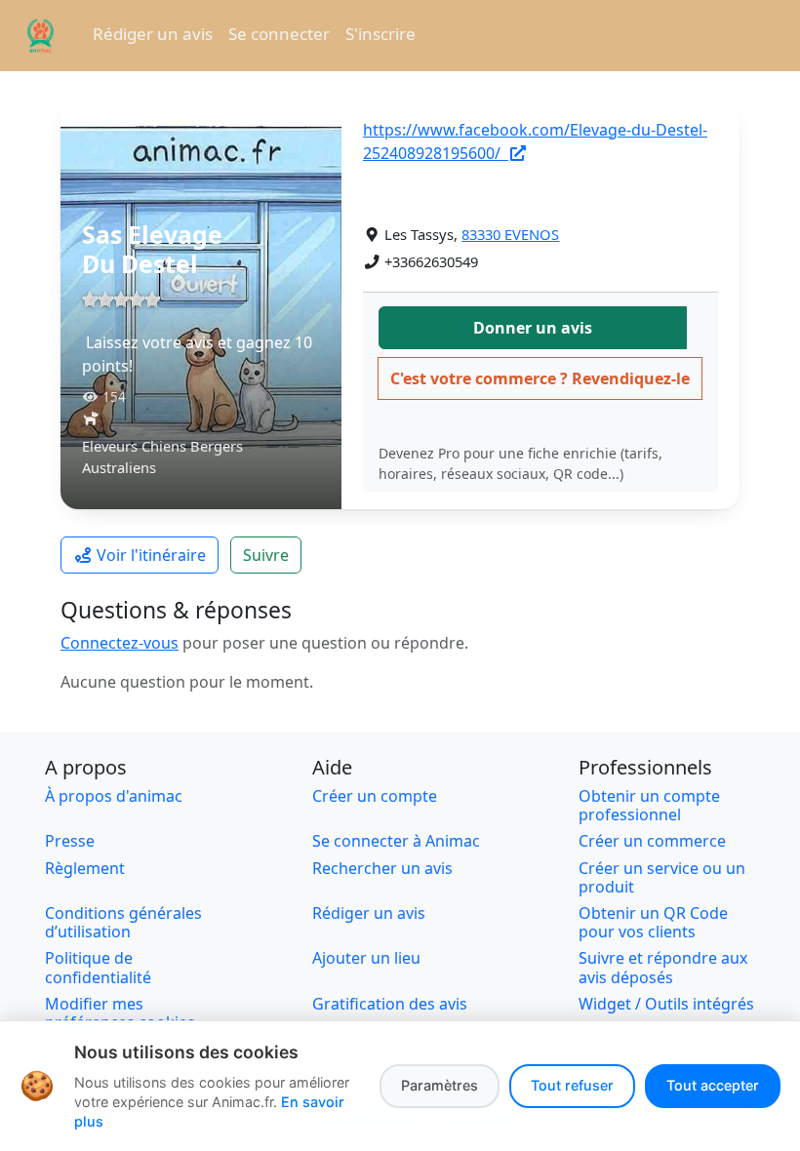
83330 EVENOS (510, 234)
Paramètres (439, 1085)
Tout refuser (572, 1085)
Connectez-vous (119, 643)
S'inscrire (380, 33)
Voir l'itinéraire (151, 555)
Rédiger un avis (153, 33)
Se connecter (279, 33)
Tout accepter (712, 1085)
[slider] (121, 299)
